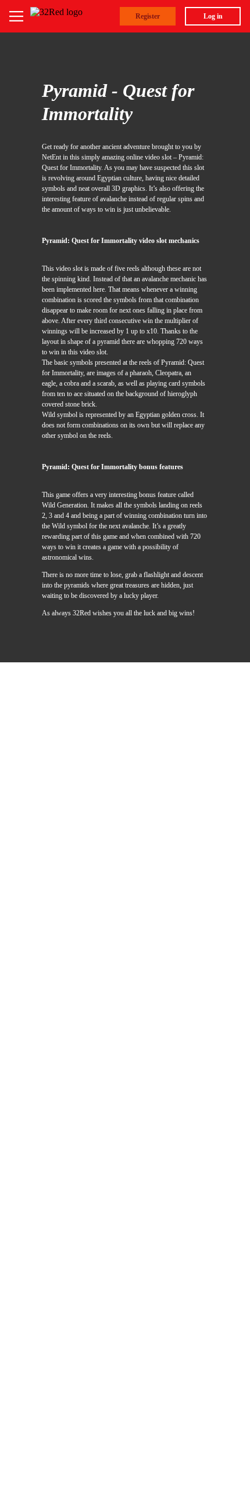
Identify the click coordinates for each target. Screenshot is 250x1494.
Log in (213, 16)
